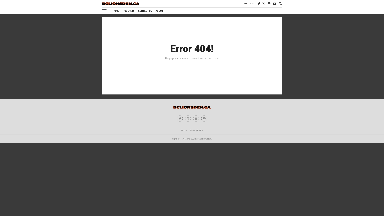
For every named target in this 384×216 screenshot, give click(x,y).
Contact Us (145, 11)
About (159, 11)
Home (116, 11)
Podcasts (129, 11)
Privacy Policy (196, 130)
